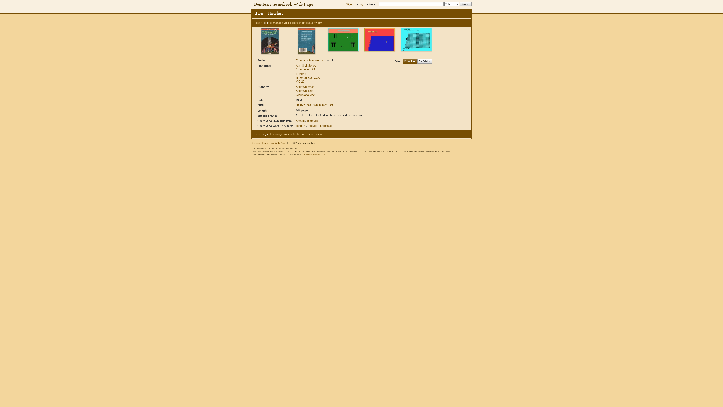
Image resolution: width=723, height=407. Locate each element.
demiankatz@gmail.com (314, 154)
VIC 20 (300, 81)
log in (266, 22)
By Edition (425, 61)
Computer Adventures (309, 60)
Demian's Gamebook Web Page (283, 4)
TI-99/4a (301, 73)
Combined (410, 61)
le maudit (312, 120)
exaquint (301, 125)
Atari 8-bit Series (306, 65)
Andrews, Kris (304, 90)
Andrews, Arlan (305, 86)
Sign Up (351, 4)
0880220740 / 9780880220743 (314, 105)
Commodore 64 (305, 69)
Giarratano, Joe (305, 94)
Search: (373, 4)
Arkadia (300, 120)
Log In (362, 4)
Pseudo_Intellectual (320, 125)
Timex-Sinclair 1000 (308, 77)
